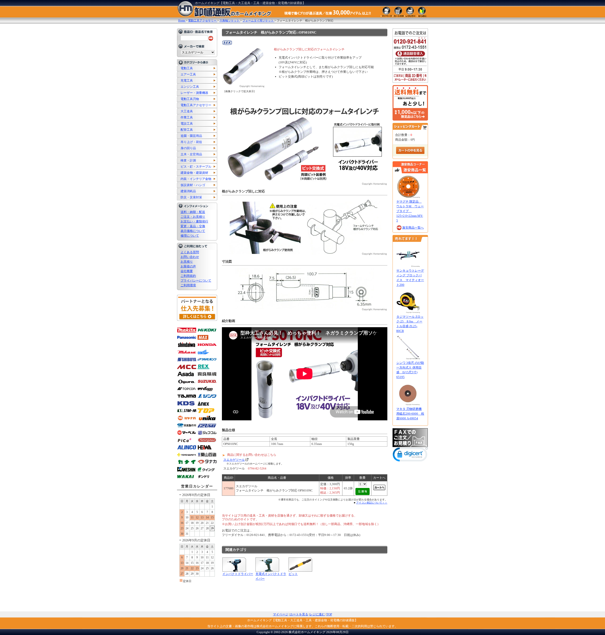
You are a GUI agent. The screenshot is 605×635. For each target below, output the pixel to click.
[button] (410, 455)
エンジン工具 (190, 86)
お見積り (187, 261)
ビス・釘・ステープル (196, 166)
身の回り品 (188, 148)
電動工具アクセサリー (196, 105)
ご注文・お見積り (193, 216)
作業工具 (187, 117)
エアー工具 (188, 74)
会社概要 (187, 271)
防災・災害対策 (191, 197)
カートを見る (299, 614)
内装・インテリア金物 (196, 179)
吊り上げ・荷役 (191, 142)
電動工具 (187, 68)
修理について (190, 235)
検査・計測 (188, 160)
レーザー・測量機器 (194, 93)
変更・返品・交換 (193, 226)
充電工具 (187, 80)
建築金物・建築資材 (194, 172)
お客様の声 (188, 266)
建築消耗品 (188, 191)
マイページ (280, 614)
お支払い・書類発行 (194, 221)
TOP (329, 614)
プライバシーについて (196, 280)
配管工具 (187, 129)
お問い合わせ (190, 257)
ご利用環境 (188, 285)
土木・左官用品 (191, 154)
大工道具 (187, 111)
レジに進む (317, 614)
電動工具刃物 (190, 99)
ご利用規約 (188, 276)
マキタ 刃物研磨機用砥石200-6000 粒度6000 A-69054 (410, 413)
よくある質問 (190, 252)
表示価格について (193, 231)
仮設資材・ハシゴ (193, 185)
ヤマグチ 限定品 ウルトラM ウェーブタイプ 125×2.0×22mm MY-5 (410, 211)
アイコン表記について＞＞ (371, 502)
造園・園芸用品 (191, 136)
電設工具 (187, 123)
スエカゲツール (234, 459)
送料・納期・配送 (193, 212)
